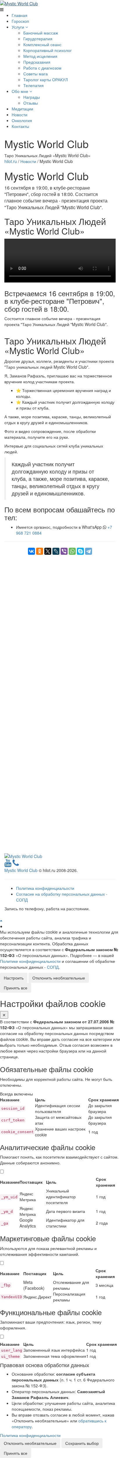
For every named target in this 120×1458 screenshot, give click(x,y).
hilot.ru (10, 161)
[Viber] (64, 551)
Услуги (18, 27)
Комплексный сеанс (42, 44)
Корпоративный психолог (47, 50)
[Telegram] (88, 551)
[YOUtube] (7, 864)
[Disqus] (60, 628)
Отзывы (30, 103)
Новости (19, 114)
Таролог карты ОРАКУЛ (45, 79)
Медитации (22, 109)
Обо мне (20, 91)
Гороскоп (20, 21)
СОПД (53, 967)
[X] (47, 551)
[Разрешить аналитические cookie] (2, 1172)
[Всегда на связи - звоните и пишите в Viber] (16, 864)
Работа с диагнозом (42, 68)
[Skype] (80, 551)
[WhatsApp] (72, 551)
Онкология (22, 120)
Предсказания (36, 62)
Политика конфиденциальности (30, 1435)
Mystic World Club (21, 870)
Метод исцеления (40, 56)
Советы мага (35, 74)
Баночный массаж (40, 33)
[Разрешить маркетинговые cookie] (2, 1263)
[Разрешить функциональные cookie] (2, 1337)
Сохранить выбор (82, 1443)
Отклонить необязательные (58, 978)
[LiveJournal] (55, 551)
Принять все (15, 988)
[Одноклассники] (39, 551)
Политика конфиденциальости (45, 888)
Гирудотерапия (37, 38)
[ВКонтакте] (31, 551)
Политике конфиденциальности (30, 961)
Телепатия (33, 85)
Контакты (20, 126)
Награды (31, 97)
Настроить (14, 978)
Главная (19, 15)
